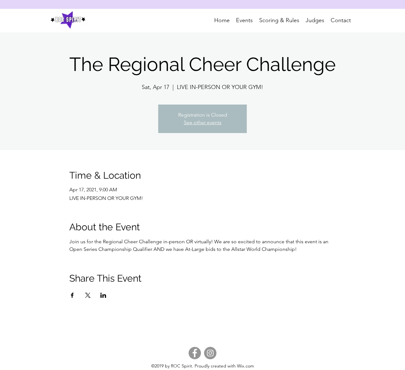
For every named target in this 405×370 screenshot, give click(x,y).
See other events (202, 122)
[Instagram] (210, 353)
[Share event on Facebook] (72, 295)
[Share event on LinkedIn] (103, 295)
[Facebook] (195, 353)
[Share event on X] (88, 295)
